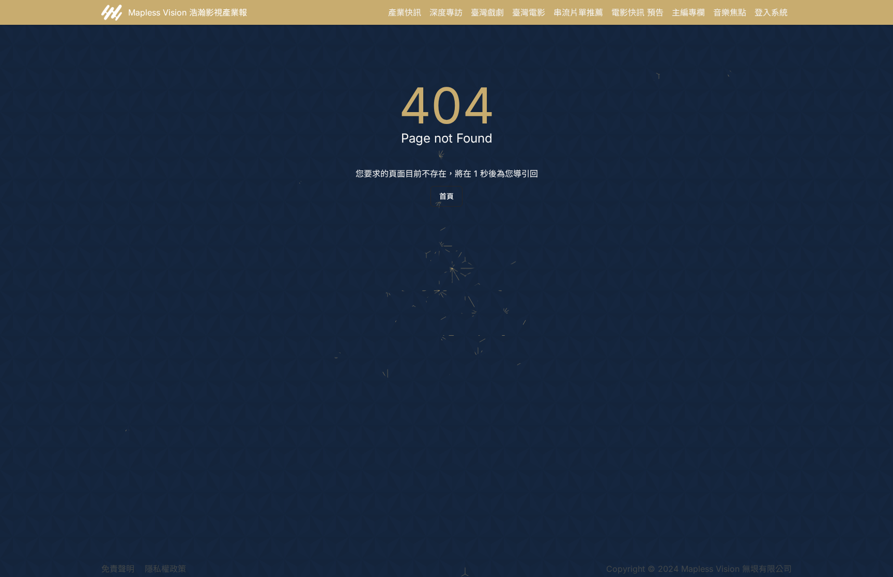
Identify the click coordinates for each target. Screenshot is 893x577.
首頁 (446, 196)
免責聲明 (117, 569)
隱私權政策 (165, 569)
